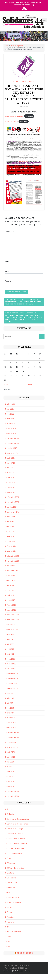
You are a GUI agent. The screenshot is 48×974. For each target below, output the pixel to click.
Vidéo (9, 937)
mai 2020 (10, 767)
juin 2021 (10, 703)
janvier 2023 (11, 610)
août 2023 (11, 576)
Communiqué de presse (16, 839)
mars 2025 (11, 483)
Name (7, 261)
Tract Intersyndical (17, 46)
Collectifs (10, 814)
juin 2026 (10, 409)
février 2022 (11, 664)
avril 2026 (10, 419)
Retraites (10, 922)
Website (8, 281)
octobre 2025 (12, 448)
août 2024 (11, 517)
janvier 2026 (11, 434)
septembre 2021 (13, 688)
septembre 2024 (13, 512)
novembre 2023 (13, 561)
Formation (11, 888)
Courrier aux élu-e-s (14, 853)
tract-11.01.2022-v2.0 (11, 121)
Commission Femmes (15, 834)
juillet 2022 (11, 639)
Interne (9, 892)
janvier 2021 (11, 728)
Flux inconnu (25, 953)
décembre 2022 (13, 615)
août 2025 (11, 458)
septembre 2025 (13, 453)
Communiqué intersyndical (17, 843)
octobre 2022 (12, 625)
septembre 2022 (13, 630)
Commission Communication (18, 819)
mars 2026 (11, 424)
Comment (9, 232)
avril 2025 (10, 478)
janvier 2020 (11, 786)
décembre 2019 (13, 791)
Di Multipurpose (18, 971)
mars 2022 (11, 659)
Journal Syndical (13, 897)
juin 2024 (10, 527)
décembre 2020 (13, 732)
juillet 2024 (11, 522)
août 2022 (11, 634)
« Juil (6, 384)
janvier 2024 (11, 551)
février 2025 (11, 487)
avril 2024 (10, 536)
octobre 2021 (12, 683)
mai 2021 (10, 708)
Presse (9, 912)
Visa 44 (9, 941)
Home (6, 46)
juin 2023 (10, 585)
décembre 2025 (13, 438)
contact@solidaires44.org (25, 5)
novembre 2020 (13, 737)
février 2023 (11, 605)
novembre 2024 (13, 502)
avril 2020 (10, 772)
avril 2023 (10, 595)
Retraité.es (11, 917)
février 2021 (11, 723)
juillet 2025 (11, 463)
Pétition (10, 907)
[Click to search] (42, 336)
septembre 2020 (13, 747)
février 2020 (11, 781)
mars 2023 (11, 600)
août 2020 (11, 752)
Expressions (11, 878)
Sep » (30, 384)
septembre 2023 (13, 571)
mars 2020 (11, 777)
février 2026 (11, 429)
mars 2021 (11, 718)
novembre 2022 (13, 620)
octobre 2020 (12, 742)
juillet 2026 (11, 404)
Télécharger (29, 116)
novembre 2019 (13, 796)
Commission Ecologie (15, 829)
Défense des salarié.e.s (15, 868)
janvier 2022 (11, 669)
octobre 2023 (12, 566)
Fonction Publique (13, 883)
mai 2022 (10, 649)
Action (15, 81)
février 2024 (11, 546)
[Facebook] (23, 8)
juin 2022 (10, 644)
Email (7, 271)
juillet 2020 (11, 757)
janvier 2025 (11, 492)
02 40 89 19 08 (37, 2)
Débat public (11, 863)
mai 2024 (10, 532)
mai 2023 (10, 590)
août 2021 (11, 693)
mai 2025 (10, 473)
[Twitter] (25, 8)
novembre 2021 (13, 679)
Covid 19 (10, 858)
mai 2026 (10, 414)
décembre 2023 (13, 556)
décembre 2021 (13, 674)
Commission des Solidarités (17, 824)
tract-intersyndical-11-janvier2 (14, 116)
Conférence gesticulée (15, 848)
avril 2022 (10, 654)
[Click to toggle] (44, 20)
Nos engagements (14, 902)
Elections (10, 873)
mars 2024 (11, 541)
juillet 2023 (11, 581)
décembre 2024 (13, 497)
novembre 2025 (13, 443)
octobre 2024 (12, 507)
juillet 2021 (11, 698)
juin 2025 (10, 468)
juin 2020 (10, 762)
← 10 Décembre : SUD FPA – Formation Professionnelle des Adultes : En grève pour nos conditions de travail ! (24, 302)
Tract (9, 927)
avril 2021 (10, 713)
